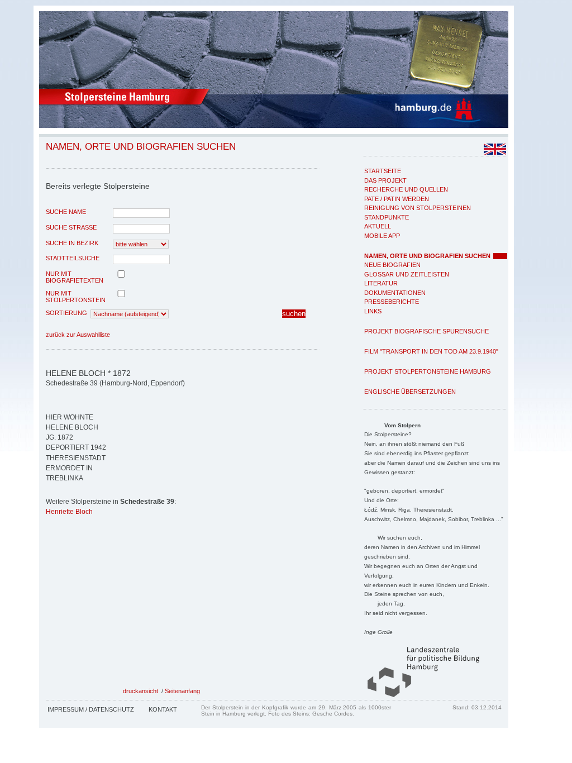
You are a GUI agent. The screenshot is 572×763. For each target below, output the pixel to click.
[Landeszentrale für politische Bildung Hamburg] (417, 695)
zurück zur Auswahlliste (78, 334)
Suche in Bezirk (72, 243)
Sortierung (66, 312)
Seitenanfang (182, 691)
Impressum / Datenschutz (90, 709)
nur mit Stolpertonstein (76, 296)
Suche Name (66, 211)
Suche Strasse (71, 227)
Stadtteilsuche (72, 258)
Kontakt (163, 709)
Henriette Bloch (69, 512)
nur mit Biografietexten (74, 277)
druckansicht (140, 691)
